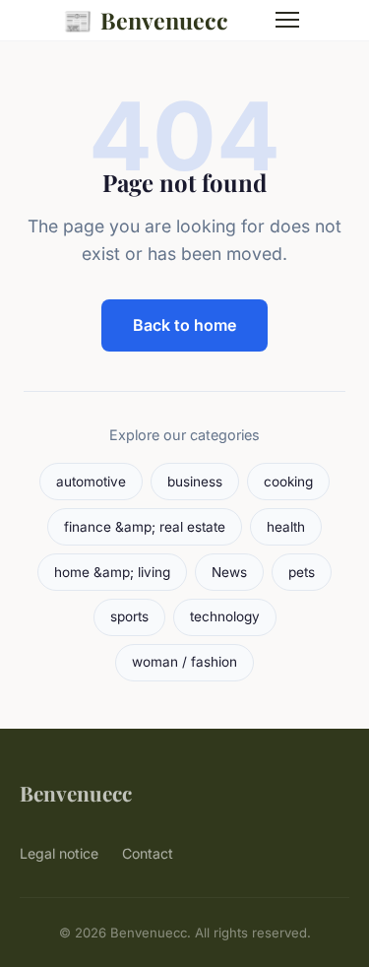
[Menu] (287, 19)
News (229, 572)
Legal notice (59, 853)
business (194, 481)
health (286, 527)
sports (129, 616)
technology (225, 616)
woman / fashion (184, 662)
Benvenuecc (145, 19)
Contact (147, 853)
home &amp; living (112, 572)
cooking (288, 481)
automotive (91, 481)
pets (301, 572)
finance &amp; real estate (144, 527)
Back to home (184, 325)
